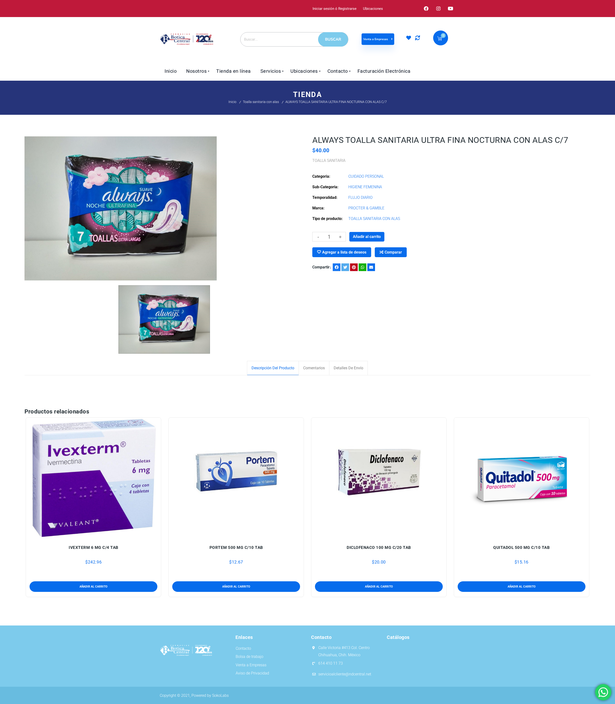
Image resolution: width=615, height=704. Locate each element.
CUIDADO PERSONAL (366, 176)
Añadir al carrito (367, 236)
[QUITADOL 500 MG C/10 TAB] (521, 478)
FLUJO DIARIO (360, 197)
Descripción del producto (273, 368)
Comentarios (314, 368)
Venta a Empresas (376, 39)
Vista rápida (104, 535)
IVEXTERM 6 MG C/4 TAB (93, 547)
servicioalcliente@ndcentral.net (344, 674)
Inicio (232, 102)
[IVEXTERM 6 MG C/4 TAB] (93, 478)
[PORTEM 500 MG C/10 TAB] (236, 478)
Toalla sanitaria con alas (261, 102)
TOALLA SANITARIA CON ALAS (374, 218)
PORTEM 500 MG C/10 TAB (236, 547)
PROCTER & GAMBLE (366, 208)
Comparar (393, 252)
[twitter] (345, 267)
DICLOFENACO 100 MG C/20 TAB (379, 547)
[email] (371, 267)
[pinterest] (354, 267)
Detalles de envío (348, 368)
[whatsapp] (362, 267)
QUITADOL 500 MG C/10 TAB (521, 547)
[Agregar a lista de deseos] (93, 535)
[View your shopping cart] (439, 39)
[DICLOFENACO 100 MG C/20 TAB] (379, 478)
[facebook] (336, 267)
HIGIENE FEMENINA (365, 187)
